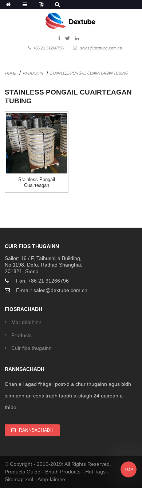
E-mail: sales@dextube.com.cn (51, 290)
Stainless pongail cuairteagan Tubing (88, 73)
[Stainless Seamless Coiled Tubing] (36, 143)
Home (10, 73)
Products (33, 73)
